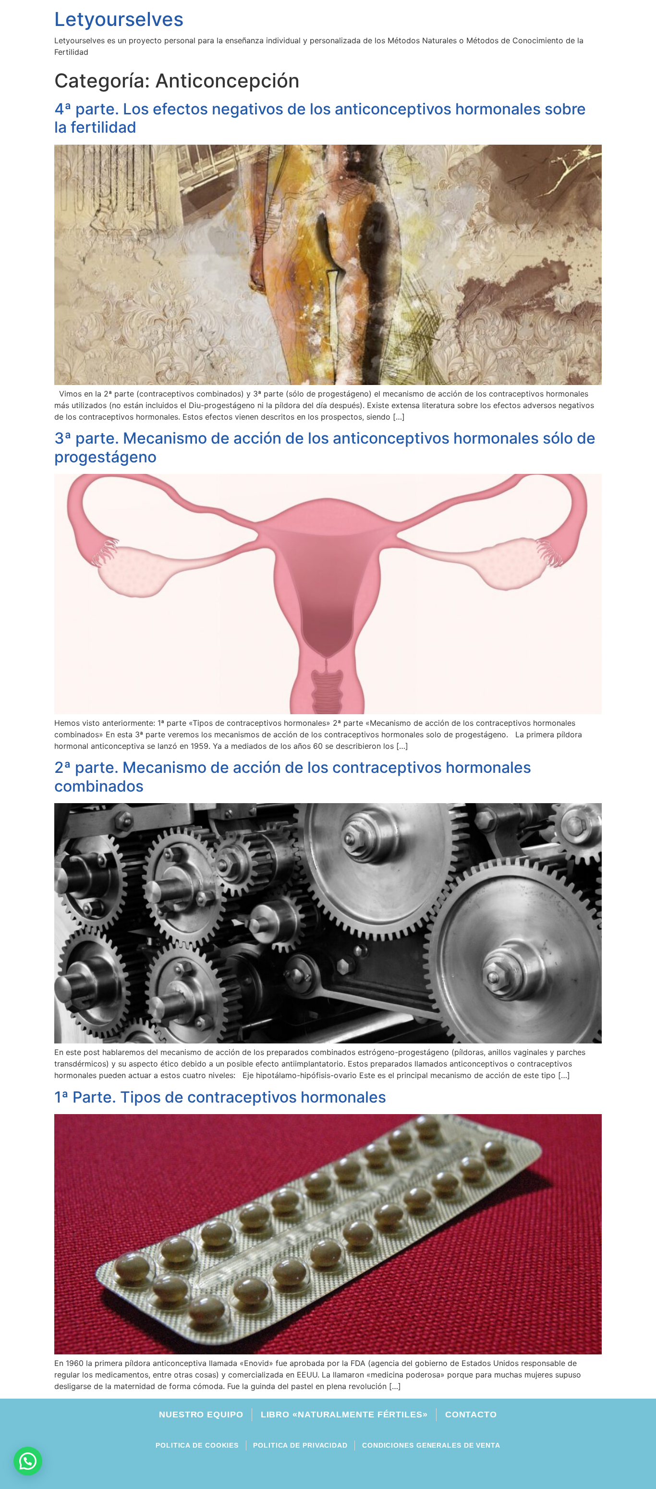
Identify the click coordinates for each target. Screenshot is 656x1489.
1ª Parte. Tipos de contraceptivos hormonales (220, 1097)
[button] (27, 1461)
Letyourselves (118, 19)
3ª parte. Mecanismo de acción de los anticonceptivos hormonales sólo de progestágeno (324, 447)
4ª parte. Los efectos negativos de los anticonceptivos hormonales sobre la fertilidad (320, 117)
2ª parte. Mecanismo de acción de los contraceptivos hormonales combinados (292, 776)
